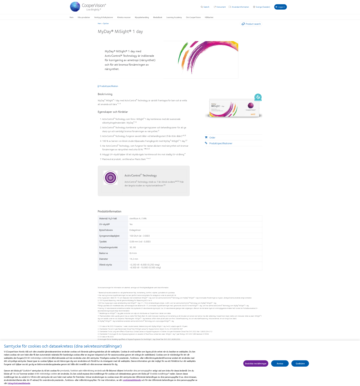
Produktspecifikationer (220, 143)
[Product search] (242, 24)
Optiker (106, 23)
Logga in (281, 6)
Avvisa (280, 363)
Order (212, 137)
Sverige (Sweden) (263, 6)
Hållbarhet (209, 17)
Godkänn (300, 363)
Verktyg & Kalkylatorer (103, 17)
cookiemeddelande (132, 380)
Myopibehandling (142, 17)
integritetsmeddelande (19, 383)
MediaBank (157, 17)
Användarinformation (240, 6)
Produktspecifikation (108, 86)
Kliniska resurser (124, 17)
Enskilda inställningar (256, 363)
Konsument (221, 6)
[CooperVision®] (89, 11)
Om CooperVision (193, 17)
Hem (71, 17)
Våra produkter (84, 17)
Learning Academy (174, 17)
